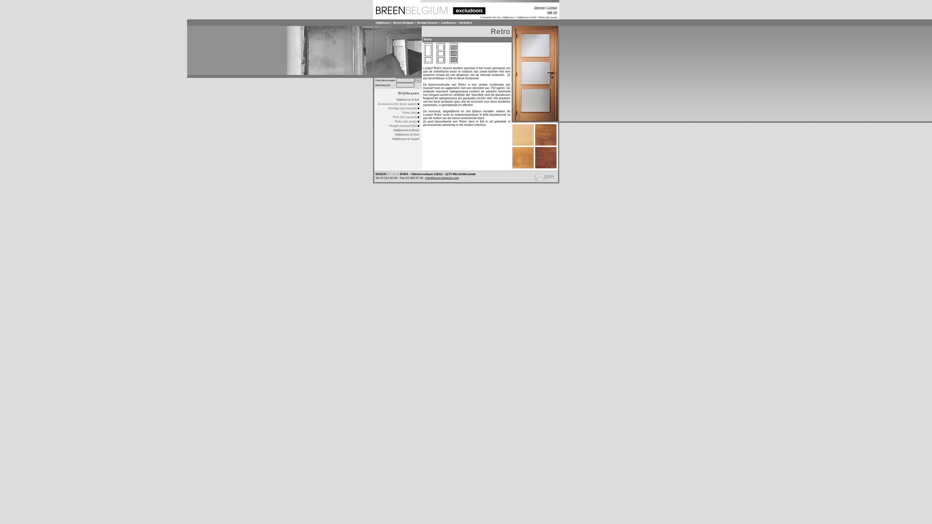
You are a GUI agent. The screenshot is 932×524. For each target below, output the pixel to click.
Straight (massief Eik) (403, 126)
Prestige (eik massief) (402, 108)
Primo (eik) (409, 113)
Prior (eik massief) (405, 117)
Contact (552, 7)
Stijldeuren (508, 17)
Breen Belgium (403, 23)
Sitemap (539, 7)
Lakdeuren (448, 23)
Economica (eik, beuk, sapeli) (397, 104)
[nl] (550, 12)
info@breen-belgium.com (442, 178)
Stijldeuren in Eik (526, 17)
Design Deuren (427, 23)
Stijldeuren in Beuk (406, 130)
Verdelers (465, 23)
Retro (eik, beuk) (548, 17)
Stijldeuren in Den (407, 134)
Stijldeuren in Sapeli (405, 139)
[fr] (555, 12)
